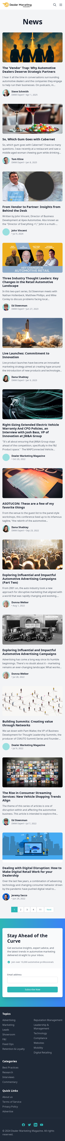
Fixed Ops (8, 1044)
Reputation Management (48, 1020)
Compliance (40, 1038)
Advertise (7, 1111)
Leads (5, 1029)
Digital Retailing (43, 1052)
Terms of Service (11, 1101)
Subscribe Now (32, 989)
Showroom (8, 1034)
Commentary (9, 1082)
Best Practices (10, 1067)
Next (49, 909)
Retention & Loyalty (13, 1049)
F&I (4, 1039)
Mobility (38, 1047)
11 (40, 909)
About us (7, 1097)
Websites (39, 1043)
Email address (14, 974)
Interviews (8, 1077)
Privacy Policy (10, 1106)
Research (7, 1072)
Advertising (8, 1020)
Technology (40, 1033)
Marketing (8, 1025)
